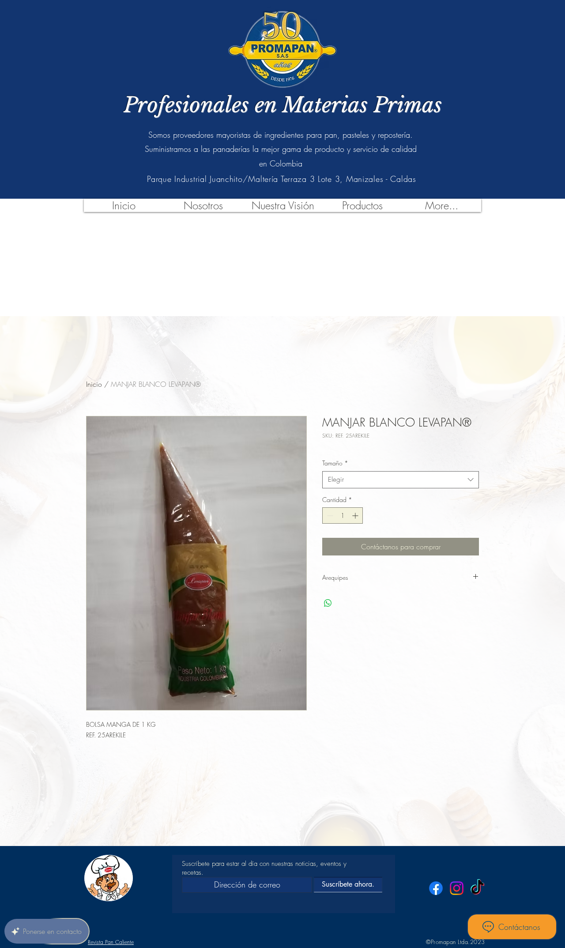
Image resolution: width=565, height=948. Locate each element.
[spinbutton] (342, 515)
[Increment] (356, 515)
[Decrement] (329, 515)
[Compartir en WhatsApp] (328, 603)
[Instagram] (457, 888)
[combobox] (400, 479)
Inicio (94, 384)
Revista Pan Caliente (111, 942)
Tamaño (335, 463)
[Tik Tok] (477, 888)
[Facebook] (436, 888)
